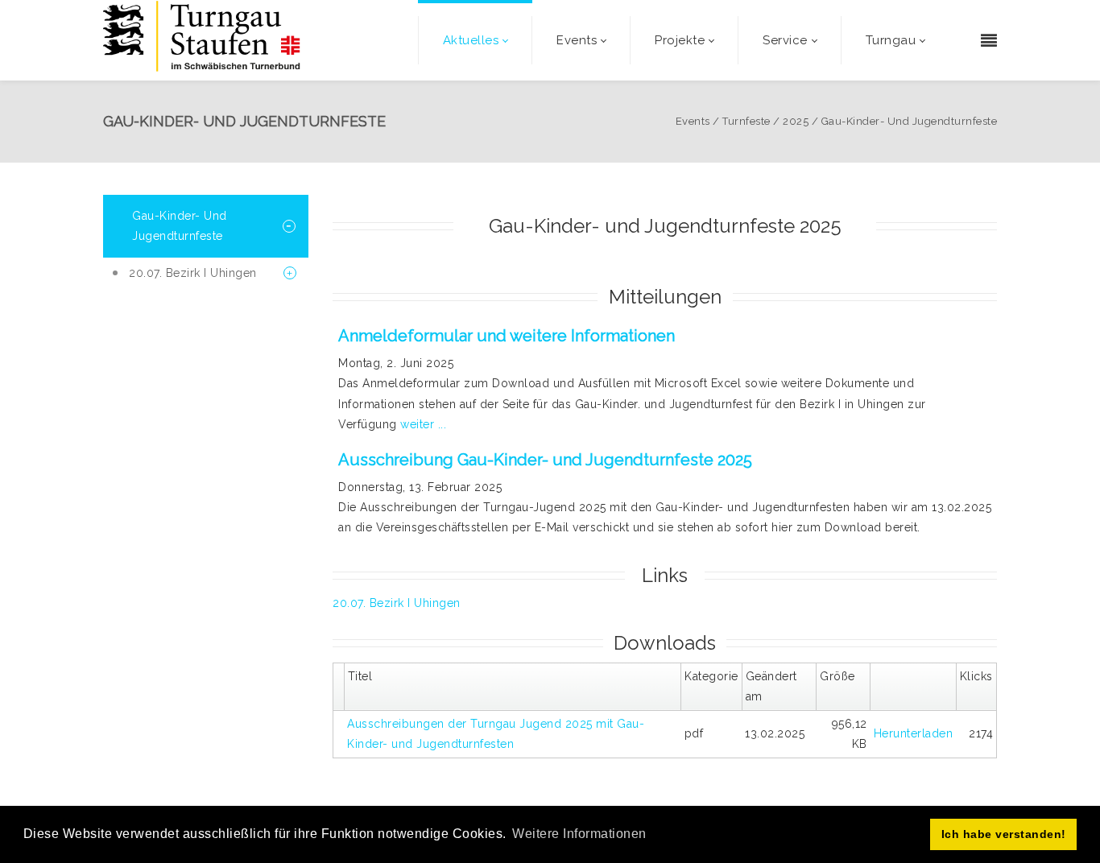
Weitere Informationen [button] (579, 833)
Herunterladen (913, 733)
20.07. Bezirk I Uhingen (397, 603)
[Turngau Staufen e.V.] (201, 40)
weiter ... (423, 424)
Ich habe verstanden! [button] (1003, 834)
